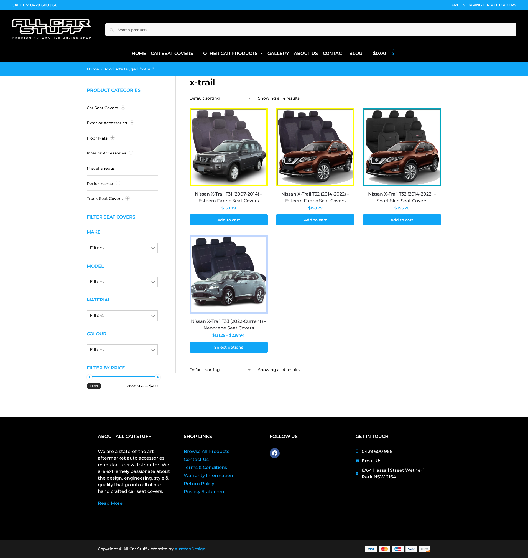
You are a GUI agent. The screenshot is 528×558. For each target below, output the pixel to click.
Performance (100, 183)
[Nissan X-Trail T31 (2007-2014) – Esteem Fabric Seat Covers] (229, 147)
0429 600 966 (43, 4)
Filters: (97, 247)
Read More (110, 503)
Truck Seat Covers (105, 198)
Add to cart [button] (228, 219)
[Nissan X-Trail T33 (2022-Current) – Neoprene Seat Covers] (229, 274)
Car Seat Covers (102, 107)
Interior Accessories (106, 153)
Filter (94, 386)
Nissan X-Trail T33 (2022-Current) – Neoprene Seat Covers (228, 325)
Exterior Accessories (107, 122)
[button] (384, 53)
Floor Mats (97, 138)
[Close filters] (159, 90)
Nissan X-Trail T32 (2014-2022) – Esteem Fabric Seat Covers (315, 197)
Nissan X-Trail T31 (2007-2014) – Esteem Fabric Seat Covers (228, 197)
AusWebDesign (190, 548)
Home (93, 69)
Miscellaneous (101, 168)
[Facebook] (275, 453)
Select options (228, 347)
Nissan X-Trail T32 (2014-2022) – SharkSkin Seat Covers (402, 197)
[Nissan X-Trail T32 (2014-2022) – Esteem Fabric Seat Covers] (315, 147)
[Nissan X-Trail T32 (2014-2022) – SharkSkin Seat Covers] (402, 147)
